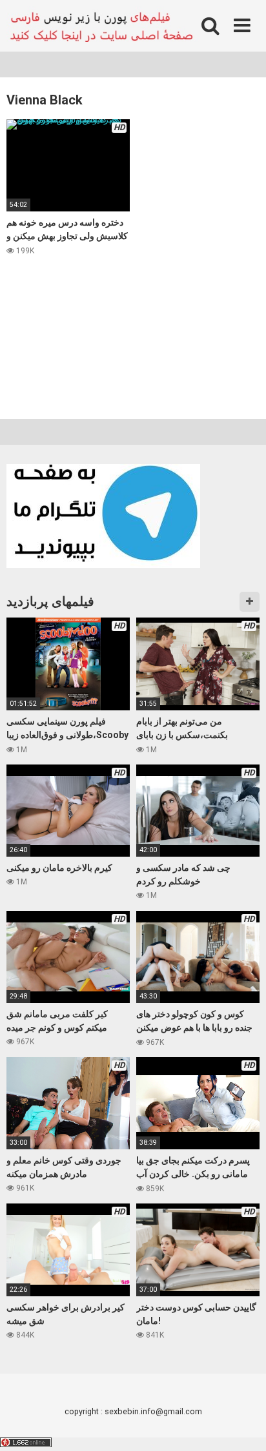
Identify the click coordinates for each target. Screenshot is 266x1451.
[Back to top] (242, 1425)
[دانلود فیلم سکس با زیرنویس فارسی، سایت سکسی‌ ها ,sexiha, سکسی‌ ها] (103, 26)
